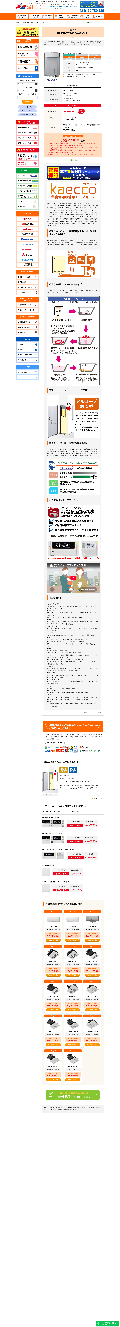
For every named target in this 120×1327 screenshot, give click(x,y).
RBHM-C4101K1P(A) (92, 1031)
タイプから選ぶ (27, 111)
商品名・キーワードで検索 (27, 94)
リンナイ (33, 22)
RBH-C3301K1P (72, 961)
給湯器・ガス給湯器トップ (22, 22)
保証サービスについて (98, 798)
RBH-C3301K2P (92, 961)
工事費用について (87, 712)
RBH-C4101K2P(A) (53, 1031)
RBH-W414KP (73, 926)
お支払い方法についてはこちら (55, 743)
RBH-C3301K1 (53, 961)
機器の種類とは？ (80, 74)
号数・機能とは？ (68, 74)
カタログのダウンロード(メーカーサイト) (74, 76)
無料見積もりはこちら (74, 1095)
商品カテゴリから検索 (27, 80)
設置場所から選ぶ (27, 114)
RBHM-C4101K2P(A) (53, 1066)
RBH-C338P (72, 996)
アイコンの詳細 (97, 712)
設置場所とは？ (91, 74)
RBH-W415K (53, 926)
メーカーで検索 (27, 87)
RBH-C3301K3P (53, 996)
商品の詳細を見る (53, 940)
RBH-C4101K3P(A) (72, 1031)
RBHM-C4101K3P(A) (73, 1066)
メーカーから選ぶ (27, 107)
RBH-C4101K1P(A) (92, 996)
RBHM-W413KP (92, 926)
